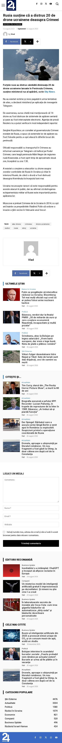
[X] (46, 4)
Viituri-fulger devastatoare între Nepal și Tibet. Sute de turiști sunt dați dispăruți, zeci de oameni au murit (40, 358)
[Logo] (11, 5)
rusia (16, 228)
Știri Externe (27, 351)
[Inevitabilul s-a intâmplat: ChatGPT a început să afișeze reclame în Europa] (11, 570)
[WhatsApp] (51, 737)
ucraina (33, 228)
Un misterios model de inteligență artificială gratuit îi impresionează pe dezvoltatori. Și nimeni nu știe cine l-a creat (40, 588)
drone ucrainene (43, 224)
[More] (37, 42)
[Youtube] (50, 4)
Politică (25, 312)
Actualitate (26, 382)
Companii (25, 581)
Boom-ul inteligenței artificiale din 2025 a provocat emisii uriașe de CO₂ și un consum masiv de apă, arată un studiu (40, 637)
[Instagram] (41, 4)
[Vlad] (5, 34)
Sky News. (49, 91)
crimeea (28, 224)
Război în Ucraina (12, 24)
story (24, 228)
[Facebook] (36, 4)
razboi (7, 228)
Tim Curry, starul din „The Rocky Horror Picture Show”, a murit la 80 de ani (40, 388)
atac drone (16, 224)
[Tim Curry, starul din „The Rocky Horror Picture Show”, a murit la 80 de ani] (11, 388)
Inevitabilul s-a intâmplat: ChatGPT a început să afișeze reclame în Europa (40, 571)
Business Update (28, 565)
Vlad (13, 34)
